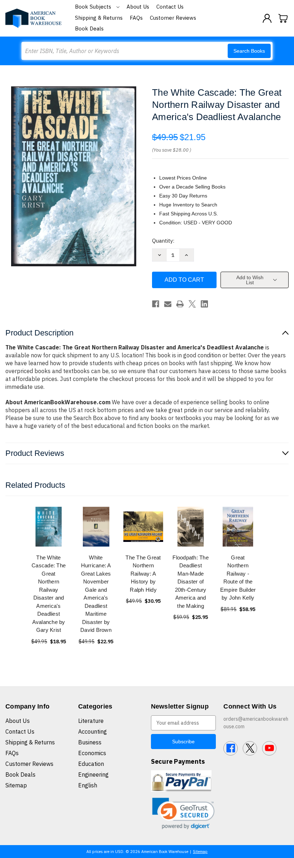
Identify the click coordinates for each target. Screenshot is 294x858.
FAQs (136, 17)
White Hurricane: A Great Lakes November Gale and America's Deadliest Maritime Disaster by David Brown (96, 593)
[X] (192, 304)
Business (89, 742)
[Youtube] (269, 748)
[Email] (167, 304)
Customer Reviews (173, 17)
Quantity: (163, 240)
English (87, 785)
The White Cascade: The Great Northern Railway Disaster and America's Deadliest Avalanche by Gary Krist (49, 593)
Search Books (249, 51)
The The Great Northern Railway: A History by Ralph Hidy (143, 573)
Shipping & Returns (99, 17)
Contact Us (170, 6)
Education (91, 763)
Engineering (93, 774)
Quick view (48, 526)
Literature (91, 720)
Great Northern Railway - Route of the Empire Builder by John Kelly (238, 577)
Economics (92, 753)
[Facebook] (155, 304)
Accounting (92, 731)
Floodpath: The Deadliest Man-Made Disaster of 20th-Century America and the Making (190, 581)
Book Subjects (94, 6)
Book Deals (89, 28)
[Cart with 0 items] (283, 18)
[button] (183, 813)
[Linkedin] (204, 304)
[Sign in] (267, 18)
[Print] (180, 304)
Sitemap (16, 785)
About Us (138, 6)
